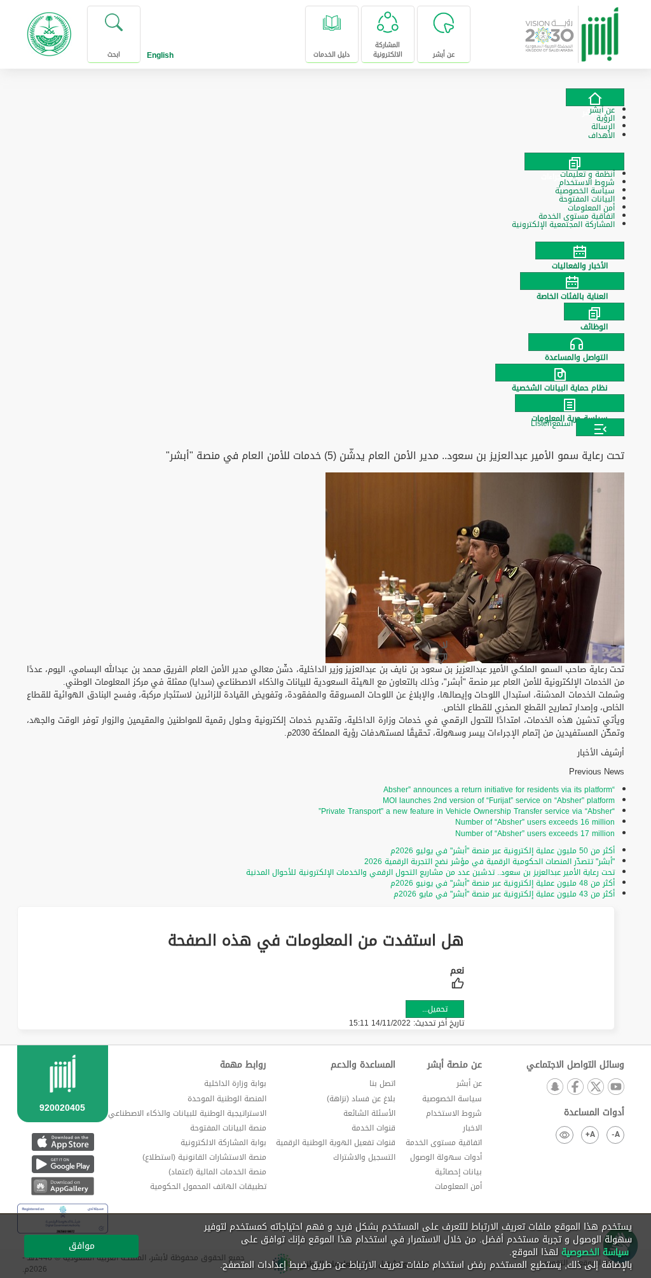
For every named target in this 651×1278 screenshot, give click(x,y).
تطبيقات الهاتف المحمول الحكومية (208, 1186)
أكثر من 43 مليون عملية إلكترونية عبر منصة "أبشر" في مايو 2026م (504, 894)
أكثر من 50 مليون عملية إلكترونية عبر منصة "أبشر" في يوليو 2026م (502, 851)
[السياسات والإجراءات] (574, 161)
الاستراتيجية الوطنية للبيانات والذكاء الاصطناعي (187, 1113)
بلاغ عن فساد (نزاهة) (361, 1099)
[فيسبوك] (575, 1087)
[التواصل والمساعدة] (325, 342)
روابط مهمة (243, 1065)
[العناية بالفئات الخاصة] (325, 281)
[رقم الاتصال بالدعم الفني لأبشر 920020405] (62, 1099)
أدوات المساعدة (594, 1113)
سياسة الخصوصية (452, 1099)
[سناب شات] (554, 1087)
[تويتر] (595, 1087)
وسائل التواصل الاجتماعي (575, 1065)
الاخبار (472, 1128)
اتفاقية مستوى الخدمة (444, 1143)
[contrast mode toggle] (564, 1135)
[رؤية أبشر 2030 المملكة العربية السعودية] (572, 29)
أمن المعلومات (458, 1186)
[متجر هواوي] (62, 1186)
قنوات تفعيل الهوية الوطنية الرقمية (335, 1143)
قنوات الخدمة (373, 1128)
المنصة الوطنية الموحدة (227, 1099)
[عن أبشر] (595, 97)
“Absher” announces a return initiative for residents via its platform (499, 790)
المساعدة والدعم (363, 1065)
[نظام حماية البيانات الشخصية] (325, 372)
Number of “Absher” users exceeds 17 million (535, 834)
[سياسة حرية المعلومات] (325, 403)
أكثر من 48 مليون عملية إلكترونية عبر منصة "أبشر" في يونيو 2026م (502, 883)
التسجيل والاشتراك (364, 1157)
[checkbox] (457, 979)
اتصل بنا (382, 1083)
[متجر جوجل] (62, 1164)
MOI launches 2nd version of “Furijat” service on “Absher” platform (499, 800)
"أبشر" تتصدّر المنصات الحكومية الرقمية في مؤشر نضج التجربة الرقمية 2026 (489, 862)
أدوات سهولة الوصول (446, 1157)
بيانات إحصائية (458, 1172)
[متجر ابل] (62, 1141)
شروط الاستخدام (454, 1113)
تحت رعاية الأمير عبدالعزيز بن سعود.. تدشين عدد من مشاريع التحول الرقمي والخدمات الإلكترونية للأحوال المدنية (430, 872)
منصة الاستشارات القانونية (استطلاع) (204, 1157)
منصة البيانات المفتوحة (228, 1128)
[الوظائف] (325, 311)
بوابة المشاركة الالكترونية (223, 1143)
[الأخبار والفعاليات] (325, 250)
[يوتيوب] (615, 1087)
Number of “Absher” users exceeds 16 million (535, 822)
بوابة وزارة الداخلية (235, 1083)
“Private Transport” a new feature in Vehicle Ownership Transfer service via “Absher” (467, 811)
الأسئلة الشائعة (369, 1113)
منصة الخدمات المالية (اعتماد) (217, 1172)
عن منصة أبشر (454, 1065)
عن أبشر (469, 1083)
